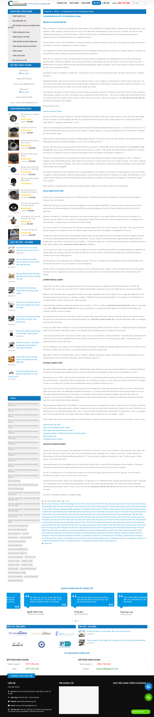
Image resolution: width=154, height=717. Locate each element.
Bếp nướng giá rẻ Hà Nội (87, 506)
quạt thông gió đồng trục (15, 580)
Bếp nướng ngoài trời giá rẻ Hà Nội (113, 511)
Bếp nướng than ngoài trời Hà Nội (133, 527)
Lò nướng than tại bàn (72, 541)
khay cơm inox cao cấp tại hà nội (18, 525)
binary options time (49, 436)
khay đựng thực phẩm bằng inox (17, 549)
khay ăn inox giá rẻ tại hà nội (16, 541)
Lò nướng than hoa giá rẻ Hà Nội (74, 538)
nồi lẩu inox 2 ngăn (27, 561)
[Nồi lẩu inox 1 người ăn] (13, 132)
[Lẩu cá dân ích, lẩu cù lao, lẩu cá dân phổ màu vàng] (13, 221)
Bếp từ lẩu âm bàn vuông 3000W (29, 155)
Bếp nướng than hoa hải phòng (60, 522)
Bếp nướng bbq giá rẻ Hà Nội (71, 504)
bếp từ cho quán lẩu (14, 481)
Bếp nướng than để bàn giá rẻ (107, 514)
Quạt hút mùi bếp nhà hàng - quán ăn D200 (30, 142)
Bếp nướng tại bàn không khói (58, 514)
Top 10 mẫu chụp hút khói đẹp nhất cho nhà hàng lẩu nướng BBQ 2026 (26, 359)
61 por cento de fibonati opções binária (56, 427)
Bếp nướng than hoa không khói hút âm (23, 27)
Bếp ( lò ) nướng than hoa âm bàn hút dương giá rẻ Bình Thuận (23, 404)
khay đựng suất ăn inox (15, 545)
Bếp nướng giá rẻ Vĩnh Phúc (100, 509)
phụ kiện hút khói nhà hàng (28, 569)
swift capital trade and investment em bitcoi (58, 430)
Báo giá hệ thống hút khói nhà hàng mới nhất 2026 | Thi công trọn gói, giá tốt (23, 373)
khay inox (25, 533)
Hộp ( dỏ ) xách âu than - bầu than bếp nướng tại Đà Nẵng (23, 520)
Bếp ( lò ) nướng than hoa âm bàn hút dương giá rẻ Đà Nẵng (23, 465)
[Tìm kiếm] (144, 3)
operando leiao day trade (51, 425)
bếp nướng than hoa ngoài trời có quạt (69, 525)
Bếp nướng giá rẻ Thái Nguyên (80, 509)
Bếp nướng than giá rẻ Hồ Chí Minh (58, 519)
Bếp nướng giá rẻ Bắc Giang (136, 504)
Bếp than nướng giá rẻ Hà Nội (57, 533)
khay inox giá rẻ (13, 537)
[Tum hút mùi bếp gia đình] (13, 234)
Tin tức (96, 3)
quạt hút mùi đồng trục (31, 576)
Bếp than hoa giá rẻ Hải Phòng (90, 530)
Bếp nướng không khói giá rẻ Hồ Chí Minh (87, 511)
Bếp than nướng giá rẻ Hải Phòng (79, 533)
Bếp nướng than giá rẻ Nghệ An (81, 519)
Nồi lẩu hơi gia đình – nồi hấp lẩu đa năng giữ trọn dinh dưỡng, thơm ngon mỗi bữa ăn (27, 345)
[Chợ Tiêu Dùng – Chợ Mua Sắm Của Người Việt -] (29, 3)
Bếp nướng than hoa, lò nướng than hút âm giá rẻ (29, 191)
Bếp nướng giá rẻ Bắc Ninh (51, 506)
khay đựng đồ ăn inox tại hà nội (17, 553)
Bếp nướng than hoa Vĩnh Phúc (68, 527)
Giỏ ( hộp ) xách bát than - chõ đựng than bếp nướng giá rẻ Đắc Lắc (23, 515)
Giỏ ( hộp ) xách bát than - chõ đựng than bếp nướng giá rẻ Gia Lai (23, 493)
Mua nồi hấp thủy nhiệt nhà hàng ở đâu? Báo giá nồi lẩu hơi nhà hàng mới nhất (28, 276)
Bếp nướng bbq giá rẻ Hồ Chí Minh (92, 504)
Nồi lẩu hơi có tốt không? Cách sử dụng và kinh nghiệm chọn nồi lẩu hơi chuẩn (28, 304)
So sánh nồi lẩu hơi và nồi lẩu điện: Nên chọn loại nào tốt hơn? (109, 631)
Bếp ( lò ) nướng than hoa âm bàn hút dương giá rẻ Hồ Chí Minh (23, 437)
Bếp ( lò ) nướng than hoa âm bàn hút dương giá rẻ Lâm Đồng (23, 454)
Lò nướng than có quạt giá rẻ (90, 535)
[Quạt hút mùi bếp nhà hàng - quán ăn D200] (13, 145)
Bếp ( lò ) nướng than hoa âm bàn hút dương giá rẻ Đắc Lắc (23, 476)
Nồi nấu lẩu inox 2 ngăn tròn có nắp (30, 115)
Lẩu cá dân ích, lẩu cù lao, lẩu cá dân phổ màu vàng (30, 217)
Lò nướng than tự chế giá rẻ (90, 541)
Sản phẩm (85, 3)
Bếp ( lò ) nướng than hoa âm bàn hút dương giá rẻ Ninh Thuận (23, 459)
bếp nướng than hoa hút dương (123, 522)
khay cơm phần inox (14, 533)
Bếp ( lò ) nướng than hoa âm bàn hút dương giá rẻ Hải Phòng (23, 432)
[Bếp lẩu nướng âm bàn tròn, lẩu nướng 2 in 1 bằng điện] (13, 170)
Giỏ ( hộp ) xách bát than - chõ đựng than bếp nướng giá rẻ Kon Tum (23, 498)
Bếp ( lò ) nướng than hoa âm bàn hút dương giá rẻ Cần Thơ (23, 415)
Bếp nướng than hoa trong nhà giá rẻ (125, 525)
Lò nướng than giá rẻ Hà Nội (131, 535)
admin (59, 501)
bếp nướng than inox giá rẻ (88, 527)
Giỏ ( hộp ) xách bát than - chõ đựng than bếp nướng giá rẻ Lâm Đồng (23, 504)
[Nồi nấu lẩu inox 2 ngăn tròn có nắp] (13, 119)
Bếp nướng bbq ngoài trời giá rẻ (115, 504)
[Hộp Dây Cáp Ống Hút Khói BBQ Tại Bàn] (13, 182)
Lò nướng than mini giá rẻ (135, 538)
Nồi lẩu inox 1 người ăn (28, 127)
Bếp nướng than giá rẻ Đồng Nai (95, 517)
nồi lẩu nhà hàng (13, 569)
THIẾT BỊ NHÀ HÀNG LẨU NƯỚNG (24, 46)
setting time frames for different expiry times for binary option (64, 433)
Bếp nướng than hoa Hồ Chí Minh (82, 522)
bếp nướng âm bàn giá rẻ (52, 504)
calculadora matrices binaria (53, 439)
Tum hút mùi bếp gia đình (29, 230)
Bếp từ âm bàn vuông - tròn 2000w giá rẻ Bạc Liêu (23, 485)
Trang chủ (62, 3)
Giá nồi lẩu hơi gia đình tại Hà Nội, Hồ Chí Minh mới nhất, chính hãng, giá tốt (28, 319)
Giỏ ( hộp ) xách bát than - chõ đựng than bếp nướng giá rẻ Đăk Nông (23, 510)
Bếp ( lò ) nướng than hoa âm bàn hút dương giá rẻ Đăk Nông (23, 470)
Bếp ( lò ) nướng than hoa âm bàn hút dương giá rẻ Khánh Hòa (23, 443)
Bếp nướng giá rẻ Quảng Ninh (59, 509)
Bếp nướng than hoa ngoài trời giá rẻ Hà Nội (97, 525)
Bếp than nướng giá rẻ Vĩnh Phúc (70, 535)
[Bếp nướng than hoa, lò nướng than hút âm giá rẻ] (13, 194)
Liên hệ (106, 3)
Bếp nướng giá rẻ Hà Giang (70, 506)
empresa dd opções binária (52, 111)
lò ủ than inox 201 (30, 557)
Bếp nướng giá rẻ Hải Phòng (126, 506)
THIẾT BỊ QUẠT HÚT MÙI (21, 37)
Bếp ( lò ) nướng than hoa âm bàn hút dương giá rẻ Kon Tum (23, 448)
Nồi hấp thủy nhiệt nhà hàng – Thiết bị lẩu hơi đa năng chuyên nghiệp (27, 290)
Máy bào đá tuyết (20, 60)
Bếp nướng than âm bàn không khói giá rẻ (83, 514)
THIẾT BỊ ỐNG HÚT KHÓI (21, 32)
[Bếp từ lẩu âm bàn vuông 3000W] (13, 158)
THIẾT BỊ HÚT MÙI (19, 56)
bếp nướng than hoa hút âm (103, 522)
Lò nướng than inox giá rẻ (117, 538)
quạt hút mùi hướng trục (15, 576)
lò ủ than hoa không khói (15, 557)
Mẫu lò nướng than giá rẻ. (108, 541)
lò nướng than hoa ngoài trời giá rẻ (96, 538)
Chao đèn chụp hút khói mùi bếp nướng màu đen (30, 204)
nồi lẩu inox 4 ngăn (27, 565)
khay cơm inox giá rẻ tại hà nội (17, 529)
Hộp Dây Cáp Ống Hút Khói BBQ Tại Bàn (30, 179)
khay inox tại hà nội (25, 537)
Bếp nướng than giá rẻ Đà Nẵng (73, 517)
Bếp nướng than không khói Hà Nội (109, 527)
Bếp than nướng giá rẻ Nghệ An (125, 533)
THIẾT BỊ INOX (17, 51)
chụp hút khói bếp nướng (15, 489)
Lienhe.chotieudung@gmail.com (26, 705)
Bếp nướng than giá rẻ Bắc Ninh (128, 514)
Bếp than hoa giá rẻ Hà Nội (71, 530)
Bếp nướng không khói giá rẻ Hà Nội (60, 511)
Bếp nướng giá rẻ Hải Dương (106, 506)
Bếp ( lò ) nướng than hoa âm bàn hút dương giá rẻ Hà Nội (23, 426)
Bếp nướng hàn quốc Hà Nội (119, 509)
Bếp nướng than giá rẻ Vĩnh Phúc (103, 519)
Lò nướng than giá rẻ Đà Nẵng (111, 535)
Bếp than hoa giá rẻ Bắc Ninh (51, 530)
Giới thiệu (74, 3)
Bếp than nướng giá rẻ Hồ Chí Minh (102, 533)
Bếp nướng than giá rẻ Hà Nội (116, 517)
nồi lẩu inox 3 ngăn (13, 565)
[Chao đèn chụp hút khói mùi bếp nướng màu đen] (13, 208)
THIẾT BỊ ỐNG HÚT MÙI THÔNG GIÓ (25, 41)
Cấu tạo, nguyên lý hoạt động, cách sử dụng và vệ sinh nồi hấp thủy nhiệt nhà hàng (27, 262)
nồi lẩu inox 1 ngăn (13, 561)
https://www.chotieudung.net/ (26, 701)
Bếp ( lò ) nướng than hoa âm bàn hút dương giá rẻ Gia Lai (23, 421)
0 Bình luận (47, 543)
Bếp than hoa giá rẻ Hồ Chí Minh (112, 530)
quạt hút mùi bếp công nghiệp (17, 572)
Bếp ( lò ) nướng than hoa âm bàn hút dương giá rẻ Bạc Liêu (23, 410)
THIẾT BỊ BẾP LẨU (19, 16)
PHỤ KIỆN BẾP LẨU (19, 21)
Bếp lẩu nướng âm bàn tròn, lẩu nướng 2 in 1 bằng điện (30, 168)
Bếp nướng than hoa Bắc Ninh (125, 519)
